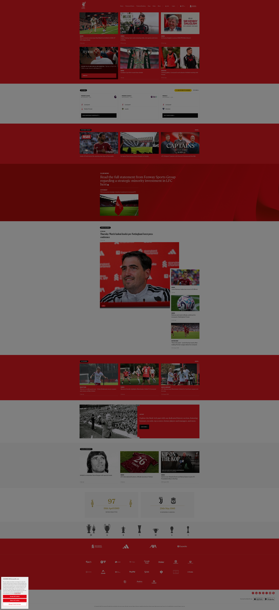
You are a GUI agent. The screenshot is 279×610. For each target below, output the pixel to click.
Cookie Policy (17, 593)
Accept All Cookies (15, 596)
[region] (14, 593)
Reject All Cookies (14, 600)
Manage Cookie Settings (15, 604)
